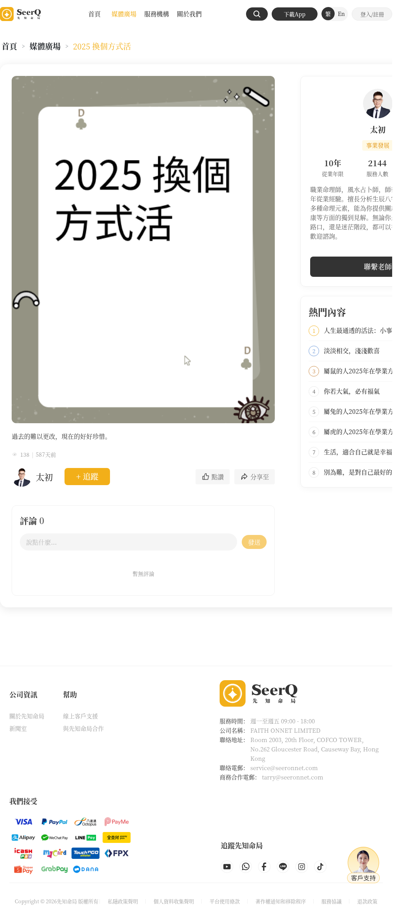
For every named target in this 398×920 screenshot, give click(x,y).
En (341, 14)
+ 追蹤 (87, 476)
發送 (254, 542)
